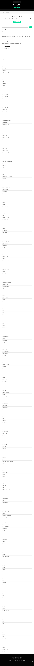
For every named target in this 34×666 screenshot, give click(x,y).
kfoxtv (4, 303)
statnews (4, 485)
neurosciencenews (6, 392)
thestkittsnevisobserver (7, 515)
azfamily (4, 126)
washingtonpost (5, 558)
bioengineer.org (5, 141)
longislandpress (5, 342)
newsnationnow (5, 411)
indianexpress (5, 275)
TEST (4, 487)
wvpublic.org (5, 638)
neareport (4, 390)
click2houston (5, 172)
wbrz (4, 565)
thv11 (3, 519)
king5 (4, 308)
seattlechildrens (5, 472)
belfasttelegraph (5, 139)
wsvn (4, 625)
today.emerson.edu (6, 526)
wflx (3, 580)
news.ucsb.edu (5, 403)
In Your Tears (5, 273)
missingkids (5, 368)
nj (3, 418)
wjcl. (3, 595)
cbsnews (4, 165)
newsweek (4, 416)
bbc (3, 133)
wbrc (4, 563)
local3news (5, 340)
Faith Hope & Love (6, 217)
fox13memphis (5, 223)
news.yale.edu (5, 407)
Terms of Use (10, 660)
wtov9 (4, 634)
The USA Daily (5, 502)
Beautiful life (5, 135)
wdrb (4, 573)
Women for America (6, 610)
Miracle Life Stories (6, 364)
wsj (3, 621)
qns (3, 452)
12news (4, 61)
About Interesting (6, 87)
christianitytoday (6, 167)
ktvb (3, 321)
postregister (5, 444)
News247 (17, 5)
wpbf (4, 614)
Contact (20, 660)
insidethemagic (5, 284)
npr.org (4, 424)
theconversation (5, 506)
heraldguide (5, 258)
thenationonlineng (6, 511)
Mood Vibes (5, 377)
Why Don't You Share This (7, 586)
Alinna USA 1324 (5, 94)
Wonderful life (5, 612)
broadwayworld (5, 148)
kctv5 (4, 299)
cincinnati (4, 169)
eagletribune (5, 193)
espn (4, 202)
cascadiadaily (5, 159)
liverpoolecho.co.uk (6, 336)
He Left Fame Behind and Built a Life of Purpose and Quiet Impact (12, 34)
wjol (3, 599)
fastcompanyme (5, 219)
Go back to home (17, 21)
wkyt (4, 604)
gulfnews (4, 254)
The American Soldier (6, 489)
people (4, 442)
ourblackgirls (5, 433)
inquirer (4, 277)
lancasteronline (5, 331)
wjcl (3, 593)
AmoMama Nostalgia (6, 105)
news (4, 394)
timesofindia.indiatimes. (7, 524)
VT (3, 552)
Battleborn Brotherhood (7, 131)
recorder (4, 455)
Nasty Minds (5, 383)
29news (4, 70)
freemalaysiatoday (6, 241)
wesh (4, 576)
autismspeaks (5, 122)
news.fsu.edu (5, 401)
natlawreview (5, 385)
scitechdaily (5, 470)
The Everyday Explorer (6, 491)
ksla (3, 314)
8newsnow (4, 79)
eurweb (4, 208)
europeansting (5, 206)
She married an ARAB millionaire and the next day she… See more (12, 31)
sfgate (4, 476)
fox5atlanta (5, 232)
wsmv (4, 623)
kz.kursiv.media (5, 327)
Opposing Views (5, 431)
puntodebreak (5, 450)
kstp (3, 316)
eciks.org (4, 195)
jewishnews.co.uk (6, 290)
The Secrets (5, 500)
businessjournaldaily (6, 152)
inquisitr (4, 280)
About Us (24, 660)
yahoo (4, 647)
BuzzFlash (4, 154)
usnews (4, 543)
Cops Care (4, 182)
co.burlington (5, 178)
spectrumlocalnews (6, 483)
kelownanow (5, 301)
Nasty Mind (5, 381)
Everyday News (5, 213)
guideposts (5, 249)
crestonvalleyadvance (6, 187)
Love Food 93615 (5, 347)
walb (4, 554)
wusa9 (4, 636)
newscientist (5, 409)
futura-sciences (5, 243)
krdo (3, 310)
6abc (4, 77)
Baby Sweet (5, 128)
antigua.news (5, 109)
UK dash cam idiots (6, 537)
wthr (3, 627)
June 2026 (4, 52)
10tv (3, 59)
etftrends (4, 204)
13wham (4, 64)
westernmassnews (6, 578)
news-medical (5, 396)
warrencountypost (6, 556)
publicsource (5, 448)
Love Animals (5, 344)
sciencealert (5, 465)
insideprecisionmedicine (7, 282)
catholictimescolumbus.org (7, 161)
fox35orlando (5, 228)
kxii (3, 323)
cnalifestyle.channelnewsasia (7, 176)
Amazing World (5, 100)
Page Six (4, 435)
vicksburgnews (5, 547)
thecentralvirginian (6, 504)
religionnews (5, 457)
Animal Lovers (5, 107)
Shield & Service (5, 478)
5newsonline (5, 74)
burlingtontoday (5, 150)
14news (4, 66)
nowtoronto (5, 422)
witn (3, 591)
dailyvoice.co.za (5, 189)
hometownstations (6, 262)
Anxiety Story (5, 111)
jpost (4, 295)
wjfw (3, 597)
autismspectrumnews (6, 124)
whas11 (4, 584)
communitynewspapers (7, 180)
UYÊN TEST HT (5, 545)
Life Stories (5, 334)
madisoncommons (6, 351)
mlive (4, 370)
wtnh (4, 630)
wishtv (4, 589)
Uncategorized (5, 539)
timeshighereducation (6, 522)
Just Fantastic (5, 297)
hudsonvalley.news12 (6, 267)
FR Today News (5, 239)
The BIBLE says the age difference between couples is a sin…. (12, 43)
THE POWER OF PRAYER (7, 496)
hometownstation (6, 260)
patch (4, 439)
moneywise (5, 375)
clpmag (4, 174)
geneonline (5, 245)
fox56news (5, 230)
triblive (4, 532)
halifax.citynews (5, 256)
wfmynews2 (5, 582)
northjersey (5, 420)
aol (3, 113)
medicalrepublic (5, 353)
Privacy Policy (15, 660)
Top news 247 (5, 528)
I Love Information (6, 269)
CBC (3, 163)
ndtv (3, 388)
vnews (4, 550)
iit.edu (4, 271)
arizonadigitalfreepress (6, 115)
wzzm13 (4, 645)
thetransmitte (5, 517)
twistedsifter (5, 535)
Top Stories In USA (6, 530)
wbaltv (4, 560)
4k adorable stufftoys (6, 72)
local (4, 338)
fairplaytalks (5, 215)
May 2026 (4, 55)
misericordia (5, 366)
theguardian (5, 509)
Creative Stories (5, 185)
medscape (4, 357)
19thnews (4, 68)
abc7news (4, 83)
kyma (4, 325)
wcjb (4, 567)
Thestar (4, 513)
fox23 (4, 226)
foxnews (4, 236)
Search (3, 24)
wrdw (4, 619)
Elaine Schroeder (5, 200)
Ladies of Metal (5, 329)
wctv (4, 571)
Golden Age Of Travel (6, 247)
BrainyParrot (5, 146)
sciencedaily (5, 468)
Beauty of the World (6, 137)
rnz (3, 459)
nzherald (4, 429)
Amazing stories (5, 96)
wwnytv (4, 640)
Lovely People (5, 349)
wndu (4, 608)
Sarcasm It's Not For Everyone (8, 461)
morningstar (5, 379)
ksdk (4, 312)
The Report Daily (5, 498)
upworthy (4, 541)
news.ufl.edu (5, 405)
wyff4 (4, 643)
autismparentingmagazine (7, 120)
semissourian (5, 474)
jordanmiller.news (6, 293)
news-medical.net (6, 398)
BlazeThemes (25, 662)
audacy (4, 118)
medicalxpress (5, 355)
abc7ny (4, 85)
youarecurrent (5, 649)
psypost (4, 446)
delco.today (5, 191)
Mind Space (5, 362)
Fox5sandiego (5, 234)
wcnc (4, 569)
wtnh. (4, 632)
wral (3, 617)
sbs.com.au (5, 463)
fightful (4, 221)
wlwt (4, 606)
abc (3, 81)
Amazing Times (5, 98)
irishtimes (4, 288)
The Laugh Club (5, 493)
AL (3, 92)
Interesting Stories (6, 286)
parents (4, 437)
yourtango (4, 651)
